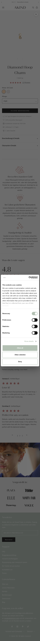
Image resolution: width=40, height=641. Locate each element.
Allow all (20, 348)
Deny (20, 361)
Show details (29, 341)
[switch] (35, 320)
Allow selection (20, 355)
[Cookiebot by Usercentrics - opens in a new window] (29, 277)
